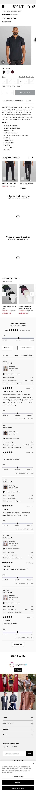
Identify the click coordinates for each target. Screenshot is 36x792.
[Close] (33, 763)
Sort (16, 355)
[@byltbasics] (12, 665)
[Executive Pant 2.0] (10, 171)
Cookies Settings (18, 776)
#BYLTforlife (18, 656)
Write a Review (28, 348)
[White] (8, 72)
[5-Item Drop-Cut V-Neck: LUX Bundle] (26, 294)
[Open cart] (33, 6)
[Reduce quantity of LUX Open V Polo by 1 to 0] (2, 92)
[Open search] (29, 6)
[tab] (12, 101)
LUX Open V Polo (13, 369)
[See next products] (32, 157)
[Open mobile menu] (3, 6)
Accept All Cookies (18, 788)
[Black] (3, 72)
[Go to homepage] (18, 6)
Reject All (18, 782)
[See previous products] (28, 157)
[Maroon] (12, 72)
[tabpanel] (18, 129)
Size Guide (22, 77)
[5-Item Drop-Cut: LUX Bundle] (9, 294)
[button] (10, 15)
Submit (30, 753)
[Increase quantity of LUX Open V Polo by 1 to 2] (12, 92)
